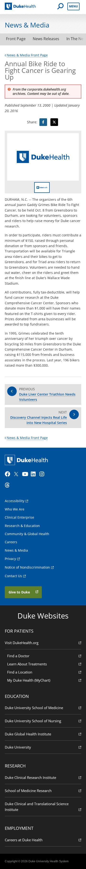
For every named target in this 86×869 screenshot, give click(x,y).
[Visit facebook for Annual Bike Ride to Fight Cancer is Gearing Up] (43, 122)
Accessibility (14, 501)
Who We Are (14, 509)
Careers (11, 542)
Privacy (10, 558)
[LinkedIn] (34, 474)
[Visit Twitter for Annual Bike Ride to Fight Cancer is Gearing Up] (54, 122)
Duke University (18, 747)
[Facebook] (8, 474)
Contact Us (13, 576)
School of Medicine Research (28, 790)
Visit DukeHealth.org (21, 642)
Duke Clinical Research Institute (30, 777)
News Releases (46, 38)
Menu (73, 6)
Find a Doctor (18, 655)
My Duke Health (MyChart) (28, 680)
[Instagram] (43, 474)
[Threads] (8, 485)
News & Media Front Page (27, 55)
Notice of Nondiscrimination (27, 567)
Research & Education (22, 525)
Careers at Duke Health (24, 839)
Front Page (16, 38)
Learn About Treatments (27, 664)
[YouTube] (26, 474)
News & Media (16, 550)
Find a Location (19, 672)
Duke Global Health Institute (28, 734)
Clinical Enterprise (19, 517)
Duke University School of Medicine (34, 707)
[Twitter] (17, 474)
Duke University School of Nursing (33, 720)
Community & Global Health (27, 534)
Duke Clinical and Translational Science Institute (37, 806)
